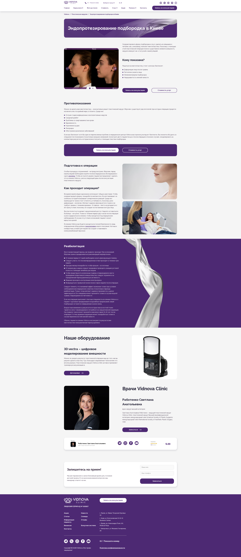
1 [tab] (89, 88)
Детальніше (75, 373)
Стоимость (104, 8)
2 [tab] (93, 88)
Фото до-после (92, 8)
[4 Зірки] (155, 443)
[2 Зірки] (152, 443)
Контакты (143, 8)
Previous (67, 69)
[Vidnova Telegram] (161, 3)
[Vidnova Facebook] (172, 3)
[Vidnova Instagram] (168, 3)
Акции (123, 8)
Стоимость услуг (164, 90)
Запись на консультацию (164, 8)
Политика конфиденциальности (112, 548)
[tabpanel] (91, 68)
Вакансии (68, 525)
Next (115, 69)
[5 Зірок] (156, 443)
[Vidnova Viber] (164, 3)
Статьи (66, 516)
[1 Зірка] (151, 443)
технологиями (90, 226)
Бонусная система (88, 525)
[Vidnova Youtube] (176, 3)
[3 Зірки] (153, 443)
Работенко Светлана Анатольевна (92, 443)
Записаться (133, 430)
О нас (114, 8)
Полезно (132, 8)
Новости (84, 513)
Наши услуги (77, 8)
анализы (72, 176)
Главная (67, 8)
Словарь (84, 516)
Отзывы (84, 520)
